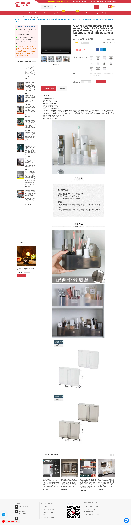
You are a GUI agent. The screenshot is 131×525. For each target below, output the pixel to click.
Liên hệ (110, 13)
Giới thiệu (45, 507)
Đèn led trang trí (90, 517)
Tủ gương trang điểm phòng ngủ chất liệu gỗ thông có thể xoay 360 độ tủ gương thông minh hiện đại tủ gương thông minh (30, 86)
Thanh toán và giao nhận (49, 512)
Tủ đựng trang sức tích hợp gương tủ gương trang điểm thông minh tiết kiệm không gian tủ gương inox (30, 98)
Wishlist (85, 1)
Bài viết (101, 13)
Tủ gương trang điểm (35, 17)
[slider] (76, 42)
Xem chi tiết (21, 275)
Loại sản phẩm (46, 7)
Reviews (62, 89)
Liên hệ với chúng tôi (48, 517)
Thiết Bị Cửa (46, 13)
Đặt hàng (102, 82)
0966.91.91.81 (22, 511)
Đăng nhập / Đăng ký (111, 1)
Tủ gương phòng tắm (91, 509)
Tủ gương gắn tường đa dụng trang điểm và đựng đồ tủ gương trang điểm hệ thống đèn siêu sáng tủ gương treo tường (30, 136)
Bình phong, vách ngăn (92, 506)
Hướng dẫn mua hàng (48, 509)
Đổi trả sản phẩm (47, 515)
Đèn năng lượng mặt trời (92, 514)
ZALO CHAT (71, 503)
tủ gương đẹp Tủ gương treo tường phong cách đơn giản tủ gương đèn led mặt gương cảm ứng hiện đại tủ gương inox (30, 110)
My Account (77, 1)
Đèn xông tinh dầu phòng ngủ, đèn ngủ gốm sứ (25, 268)
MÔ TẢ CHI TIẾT (48, 89)
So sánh (93, 1)
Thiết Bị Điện (74, 13)
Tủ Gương (25, 17)
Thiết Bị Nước (88, 13)
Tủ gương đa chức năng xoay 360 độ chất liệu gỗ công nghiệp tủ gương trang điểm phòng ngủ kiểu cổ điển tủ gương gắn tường (30, 162)
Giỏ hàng (100, 1)
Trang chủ (21, 13)
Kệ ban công (89, 511)
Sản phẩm (33, 13)
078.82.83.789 (22, 514)
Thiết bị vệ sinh (60, 13)
